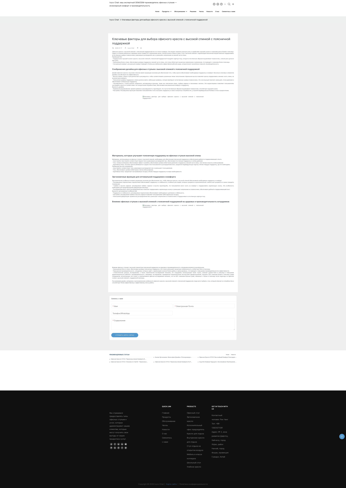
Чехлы (165, 425)
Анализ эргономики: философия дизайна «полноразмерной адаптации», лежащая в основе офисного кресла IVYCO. (173, 357)
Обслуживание (168, 421)
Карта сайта (171, 484)
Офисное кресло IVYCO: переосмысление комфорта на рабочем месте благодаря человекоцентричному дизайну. (173, 362)
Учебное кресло (194, 467)
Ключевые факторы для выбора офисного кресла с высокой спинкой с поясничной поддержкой (165, 20)
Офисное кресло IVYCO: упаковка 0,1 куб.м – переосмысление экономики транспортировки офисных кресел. (129, 362)
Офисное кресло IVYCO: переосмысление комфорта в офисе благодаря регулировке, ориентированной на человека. (129, 359)
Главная (165, 413)
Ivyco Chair (114, 20)
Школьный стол (194, 463)
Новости (166, 429)
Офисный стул (193, 413)
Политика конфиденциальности (193, 484)
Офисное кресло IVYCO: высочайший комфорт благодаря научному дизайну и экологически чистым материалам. (218, 357)
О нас (164, 434)
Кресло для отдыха (195, 434)
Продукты (166, 417)
